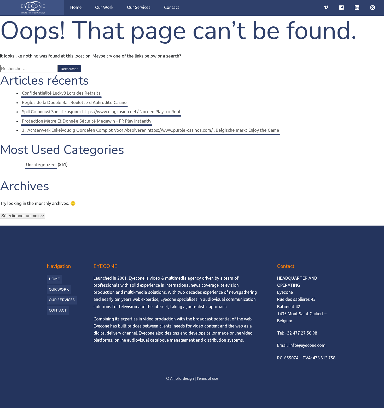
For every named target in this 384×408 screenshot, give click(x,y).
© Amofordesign (180, 378)
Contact (171, 7)
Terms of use (207, 378)
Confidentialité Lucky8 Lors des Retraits (61, 92)
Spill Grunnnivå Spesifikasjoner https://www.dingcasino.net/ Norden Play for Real (101, 111)
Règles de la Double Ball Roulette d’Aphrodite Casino (74, 102)
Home (76, 7)
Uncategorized (41, 164)
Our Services (138, 7)
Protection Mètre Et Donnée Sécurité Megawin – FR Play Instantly (86, 120)
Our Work (104, 7)
